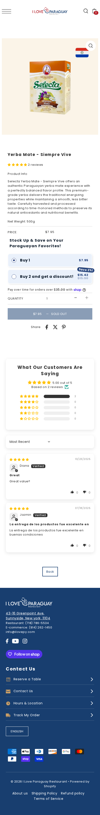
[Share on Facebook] (46, 327)
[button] (18, 165)
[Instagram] (25, 641)
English (17, 731)
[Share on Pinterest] (63, 327)
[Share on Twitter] (55, 327)
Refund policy (73, 793)
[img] (19, 460)
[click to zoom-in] (91, 46)
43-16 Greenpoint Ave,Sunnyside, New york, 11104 (28, 616)
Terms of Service (48, 798)
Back (50, 572)
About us (20, 793)
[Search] (85, 11)
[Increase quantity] (86, 297)
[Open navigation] (7, 11)
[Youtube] (15, 641)
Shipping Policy (44, 793)
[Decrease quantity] (75, 297)
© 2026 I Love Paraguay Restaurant (39, 781)
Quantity (15, 298)
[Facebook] (7, 641)
